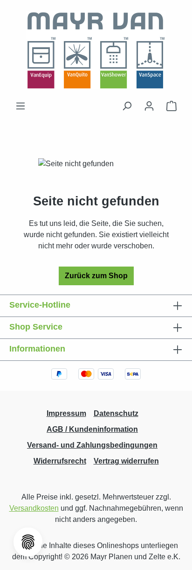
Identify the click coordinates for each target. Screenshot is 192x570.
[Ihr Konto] (149, 106)
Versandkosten (34, 508)
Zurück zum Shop (96, 276)
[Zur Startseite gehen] (96, 50)
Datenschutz (116, 413)
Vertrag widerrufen (126, 461)
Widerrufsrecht (60, 461)
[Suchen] (127, 106)
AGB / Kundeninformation (92, 429)
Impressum (66, 413)
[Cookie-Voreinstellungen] (28, 542)
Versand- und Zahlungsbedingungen (92, 445)
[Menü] (20, 106)
